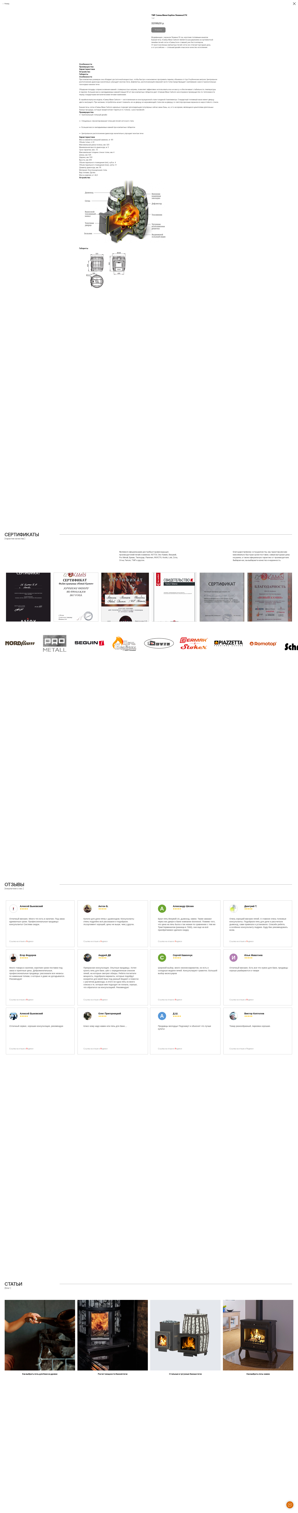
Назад (6, 4)
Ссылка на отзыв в (17, 941)
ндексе (30, 941)
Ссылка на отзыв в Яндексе (241, 1049)
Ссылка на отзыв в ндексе (21, 1000)
